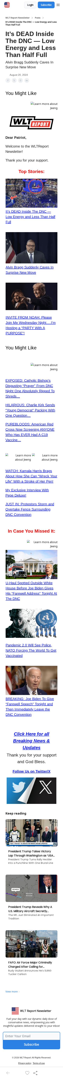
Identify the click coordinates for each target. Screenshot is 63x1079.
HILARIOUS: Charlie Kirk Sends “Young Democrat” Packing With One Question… (30, 410)
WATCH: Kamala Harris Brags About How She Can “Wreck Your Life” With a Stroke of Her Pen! (31, 476)
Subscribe (46, 4)
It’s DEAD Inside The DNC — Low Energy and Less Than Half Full (30, 217)
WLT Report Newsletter (17, 17)
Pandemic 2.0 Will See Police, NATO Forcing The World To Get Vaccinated (31, 650)
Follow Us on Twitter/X (31, 771)
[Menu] (58, 4)
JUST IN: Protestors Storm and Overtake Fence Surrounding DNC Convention (29, 509)
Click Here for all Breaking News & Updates (31, 740)
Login (30, 4)
